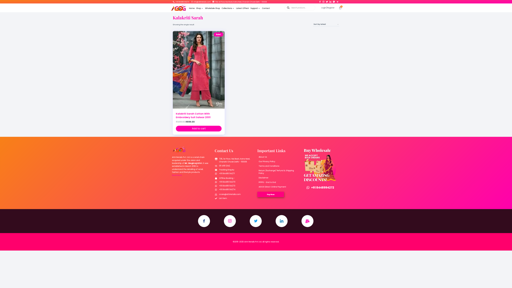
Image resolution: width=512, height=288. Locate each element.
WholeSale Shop (212, 8)
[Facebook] (320, 1)
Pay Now (271, 194)
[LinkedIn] (330, 1)
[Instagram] (323, 1)
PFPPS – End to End (267, 182)
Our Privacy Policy (267, 161)
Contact (266, 8)
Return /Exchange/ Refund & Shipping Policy (276, 172)
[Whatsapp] (334, 1)
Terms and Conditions (269, 166)
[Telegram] (337, 1)
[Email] (307, 221)
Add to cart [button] (199, 128)
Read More (177, 175)
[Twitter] (327, 1)
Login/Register (328, 7)
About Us (263, 157)
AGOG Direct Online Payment (272, 186)
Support (254, 8)
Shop (198, 8)
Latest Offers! (242, 8)
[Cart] (340, 7)
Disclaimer (263, 177)
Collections (227, 8)
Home (192, 8)
